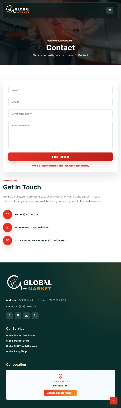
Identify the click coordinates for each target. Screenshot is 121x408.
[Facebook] (9, 315)
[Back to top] (113, 400)
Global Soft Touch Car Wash (22, 346)
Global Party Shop (16, 351)
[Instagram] (18, 315)
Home (69, 55)
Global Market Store (17, 340)
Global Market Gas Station (21, 335)
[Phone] (35, 315)
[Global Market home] (18, 10)
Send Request (60, 156)
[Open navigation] (109, 10)
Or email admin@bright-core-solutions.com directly (60, 165)
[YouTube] (26, 315)
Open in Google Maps (58, 392)
